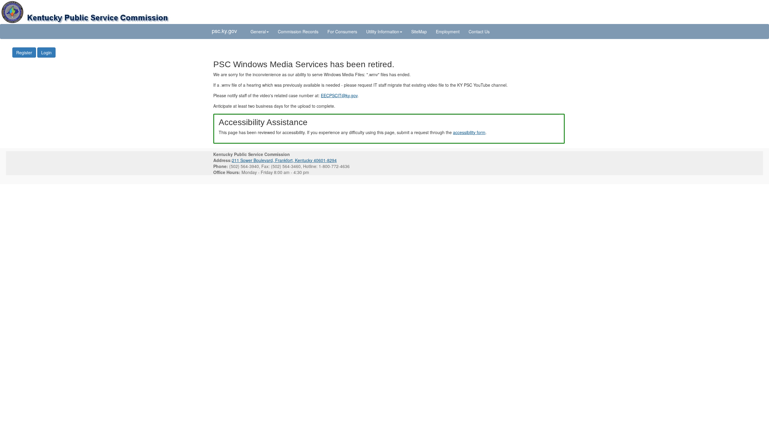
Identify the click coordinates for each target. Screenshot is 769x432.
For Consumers (342, 31)
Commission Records (298, 31)
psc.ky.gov (224, 30)
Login (46, 53)
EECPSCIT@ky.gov (339, 95)
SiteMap (419, 31)
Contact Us (479, 31)
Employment (448, 31)
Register (24, 53)
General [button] (258, 31)
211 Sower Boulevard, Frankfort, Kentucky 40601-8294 (284, 160)
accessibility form (469, 132)
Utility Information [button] (382, 31)
